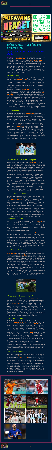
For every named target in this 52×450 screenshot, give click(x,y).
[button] (30, 4)
